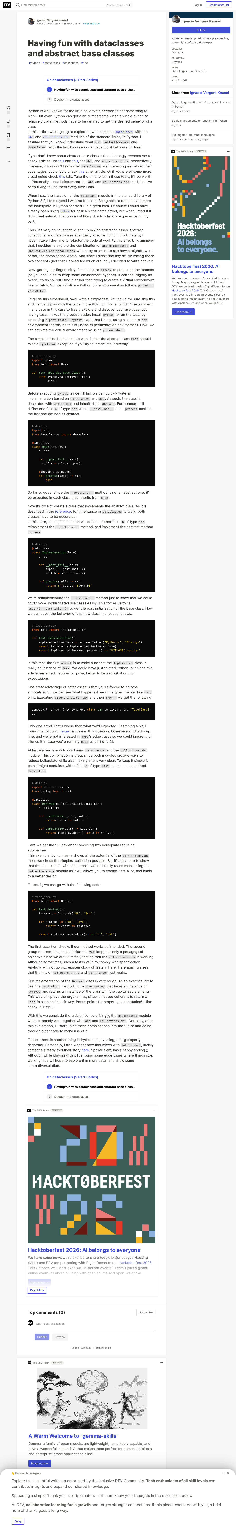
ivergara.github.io (91, 23)
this (61, 161)
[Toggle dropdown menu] (153, 1110)
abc (84, 63)
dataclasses (51, 63)
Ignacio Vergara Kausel (52, 20)
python (34, 63)
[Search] (17, 5)
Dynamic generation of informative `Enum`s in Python (200, 107)
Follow (201, 30)
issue (64, 731)
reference (63, 511)
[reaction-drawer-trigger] (8, 109)
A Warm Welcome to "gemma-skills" (73, 1436)
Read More (37, 1290)
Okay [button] (18, 1521)
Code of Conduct (81, 1347)
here (85, 1050)
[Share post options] (8, 161)
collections (70, 63)
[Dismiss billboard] (228, 1473)
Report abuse (103, 1347)
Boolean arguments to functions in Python (199, 123)
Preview (60, 1337)
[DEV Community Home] (7, 4)
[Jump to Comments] (8, 123)
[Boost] (8, 148)
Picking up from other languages (193, 137)
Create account (219, 5)
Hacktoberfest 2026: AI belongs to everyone (84, 1250)
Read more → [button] (39, 1463)
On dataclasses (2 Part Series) (72, 80)
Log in (198, 5)
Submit (42, 1337)
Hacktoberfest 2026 (185, 290)
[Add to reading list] (8, 136)
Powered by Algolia (117, 5)
